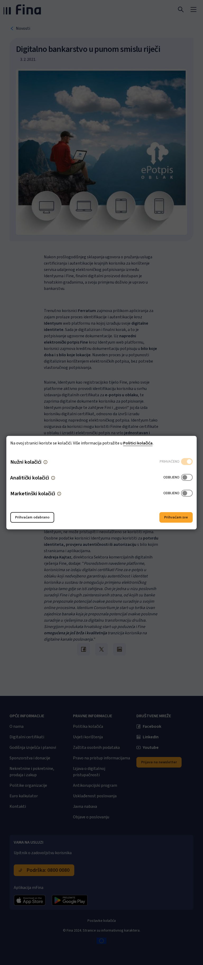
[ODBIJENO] (187, 478)
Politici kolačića (138, 443)
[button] (45, 462)
